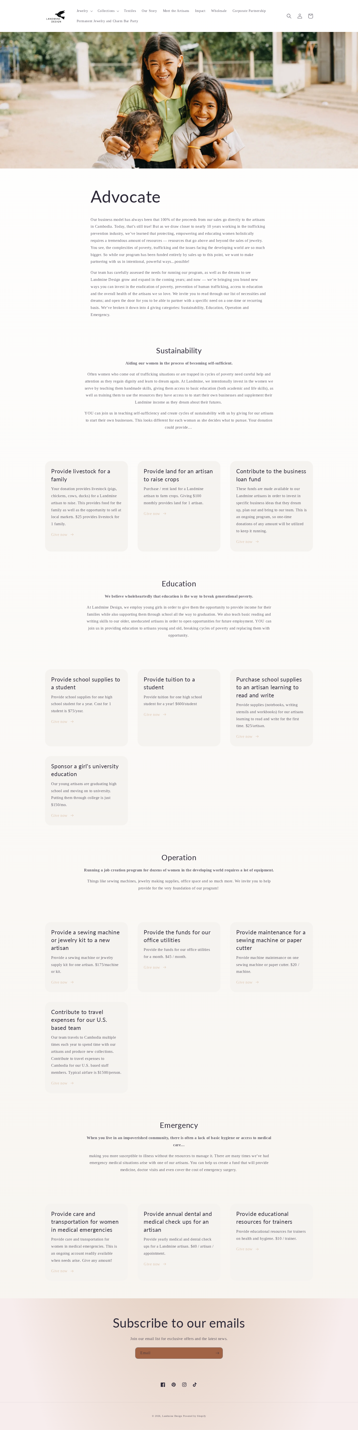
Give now (59, 535)
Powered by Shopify (194, 1416)
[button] (84, 11)
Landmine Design (172, 1416)
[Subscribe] (217, 1353)
